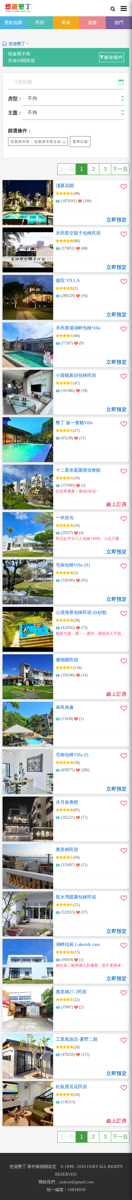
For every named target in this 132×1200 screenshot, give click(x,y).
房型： (15, 98)
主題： (15, 112)
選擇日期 (80, 142)
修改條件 (113, 57)
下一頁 (120, 169)
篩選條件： (20, 130)
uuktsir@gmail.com (76, 1181)
